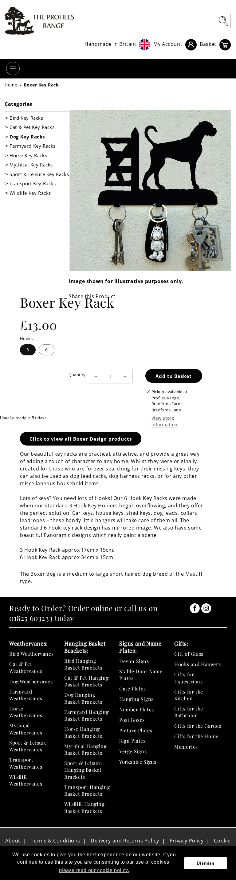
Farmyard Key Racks (33, 146)
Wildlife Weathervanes (25, 780)
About (12, 840)
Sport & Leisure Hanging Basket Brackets (83, 770)
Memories (186, 746)
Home (11, 85)
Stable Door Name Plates (141, 674)
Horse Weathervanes (25, 711)
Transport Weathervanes (25, 763)
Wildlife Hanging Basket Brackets (84, 807)
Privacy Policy (186, 840)
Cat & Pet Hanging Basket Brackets (86, 681)
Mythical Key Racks (31, 165)
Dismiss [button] (205, 863)
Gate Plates (132, 688)
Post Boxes (132, 720)
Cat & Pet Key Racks (32, 127)
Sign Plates (132, 741)
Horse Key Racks (28, 155)
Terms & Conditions (55, 840)
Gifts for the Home (196, 736)
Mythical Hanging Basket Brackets (85, 749)
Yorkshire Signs (137, 761)
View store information (164, 421)
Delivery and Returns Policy (125, 840)
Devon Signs (134, 661)
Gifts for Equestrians (188, 677)
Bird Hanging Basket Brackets (83, 664)
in (195, 608)
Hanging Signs (136, 699)
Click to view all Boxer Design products (81, 439)
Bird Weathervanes (31, 653)
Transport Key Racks (33, 183)
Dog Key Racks (27, 137)
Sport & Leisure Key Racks (39, 174)
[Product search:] (223, 21)
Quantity (77, 375)
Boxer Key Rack (41, 85)
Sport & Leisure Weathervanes (28, 746)
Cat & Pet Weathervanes (25, 667)
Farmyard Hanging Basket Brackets (86, 715)
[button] (13, 68)
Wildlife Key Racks (30, 193)
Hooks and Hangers (197, 664)
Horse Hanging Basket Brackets (83, 732)
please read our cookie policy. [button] (94, 870)
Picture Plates (135, 730)
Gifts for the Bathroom (188, 711)
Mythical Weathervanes (25, 728)
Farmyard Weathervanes (25, 695)
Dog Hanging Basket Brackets (83, 698)
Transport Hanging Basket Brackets (87, 790)
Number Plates (136, 709)
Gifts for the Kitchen (188, 695)
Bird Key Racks (26, 118)
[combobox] (156, 21)
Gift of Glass (188, 653)
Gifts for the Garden (198, 725)
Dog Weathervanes (31, 681)
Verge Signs (133, 751)
